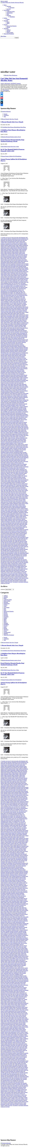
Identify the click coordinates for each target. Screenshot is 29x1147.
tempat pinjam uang (10, 533)
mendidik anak (6, 411)
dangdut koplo (18, 305)
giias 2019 (5, 325)
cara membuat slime (8, 286)
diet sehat (16, 312)
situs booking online (22, 511)
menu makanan (19, 418)
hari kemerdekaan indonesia (14, 329)
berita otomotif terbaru (6, 269)
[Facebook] (14, 93)
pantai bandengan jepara (11, 444)
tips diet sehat (4, 542)
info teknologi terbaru (10, 342)
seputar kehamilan (12, 510)
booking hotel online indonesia (17, 278)
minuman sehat (9, 428)
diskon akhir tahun (8, 313)
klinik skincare (23, 375)
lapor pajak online (5, 388)
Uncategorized (7, 632)
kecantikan (3, 369)
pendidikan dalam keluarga (7, 452)
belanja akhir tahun (18, 261)
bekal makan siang (19, 259)
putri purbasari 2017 (11, 485)
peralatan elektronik (18, 455)
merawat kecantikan (14, 420)
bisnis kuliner (14, 275)
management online (20, 398)
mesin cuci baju (12, 424)
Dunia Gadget (10, 32)
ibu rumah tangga (11, 334)
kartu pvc (25, 367)
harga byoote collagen (12, 326)
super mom (15, 520)
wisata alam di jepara (9, 576)
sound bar (16, 515)
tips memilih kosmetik (22, 549)
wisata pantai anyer (18, 579)
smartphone (15, 512)
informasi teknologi (5, 351)
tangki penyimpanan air (11, 525)
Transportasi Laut (21, 565)
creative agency (9, 304)
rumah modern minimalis (12, 503)
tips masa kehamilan (9, 548)
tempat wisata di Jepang (6, 534)
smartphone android (23, 512)
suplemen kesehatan (5, 521)
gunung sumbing (19, 325)
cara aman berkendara (13, 282)
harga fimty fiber (22, 326)
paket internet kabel (18, 440)
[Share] (14, 105)
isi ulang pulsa (10, 359)
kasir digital (3, 368)
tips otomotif (24, 555)
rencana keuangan (21, 487)
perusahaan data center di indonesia (16, 468)
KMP (2, 376)
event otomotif (18, 318)
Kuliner (5, 18)
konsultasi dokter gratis (6, 377)
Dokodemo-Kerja (5, 314)
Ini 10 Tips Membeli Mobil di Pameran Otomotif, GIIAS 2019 (12, 150)
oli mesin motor (14, 439)
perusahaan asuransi (18, 466)
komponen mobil (23, 376)
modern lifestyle (9, 432)
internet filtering (15, 354)
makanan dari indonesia (12, 397)
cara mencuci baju (14, 287)
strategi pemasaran (16, 519)
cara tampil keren (16, 297)
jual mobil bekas (16, 363)
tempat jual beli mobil (6, 530)
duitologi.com (22, 314)
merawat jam (7, 420)
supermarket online (22, 520)
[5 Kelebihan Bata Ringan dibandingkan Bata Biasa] (13, 127)
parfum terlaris (19, 447)
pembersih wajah (18, 449)
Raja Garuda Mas (7, 486)
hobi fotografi (23, 330)
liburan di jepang (20, 390)
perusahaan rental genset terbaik (8, 469)
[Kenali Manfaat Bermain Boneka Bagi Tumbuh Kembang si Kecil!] (11, 136)
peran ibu (19, 456)
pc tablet (3, 448)
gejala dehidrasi (17, 324)
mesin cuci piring (20, 424)
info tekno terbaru (21, 341)
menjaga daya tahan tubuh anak (8, 415)
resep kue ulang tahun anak (20, 494)
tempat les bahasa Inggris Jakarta (18, 530)
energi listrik (21, 317)
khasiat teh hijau (9, 375)
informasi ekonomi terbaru (11, 346)
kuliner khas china (23, 385)
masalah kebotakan (10, 405)
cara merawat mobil (8, 296)
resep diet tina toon (10, 491)
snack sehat (3, 515)
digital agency (22, 312)
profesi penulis (10, 478)
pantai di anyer (21, 444)
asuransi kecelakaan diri (11, 256)
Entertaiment (9, 12)
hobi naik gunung (10, 331)
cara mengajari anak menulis (9, 288)
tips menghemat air (16, 554)
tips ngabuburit (16, 555)
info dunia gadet (9, 335)
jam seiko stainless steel (19, 359)
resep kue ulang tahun (9, 494)
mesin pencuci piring (9, 426)
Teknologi (6, 28)
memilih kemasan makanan (16, 409)
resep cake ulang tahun (6, 490)
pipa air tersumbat (20, 470)
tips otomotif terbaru (5, 557)
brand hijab (20, 279)
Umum (5, 631)
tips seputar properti (5, 561)
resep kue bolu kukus (6, 493)
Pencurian (12, 451)
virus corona (7, 572)
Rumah (8, 27)
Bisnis (5, 5)
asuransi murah (15, 257)
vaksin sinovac (17, 571)
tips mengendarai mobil (22, 553)
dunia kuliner (22, 316)
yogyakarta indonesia (23, 582)
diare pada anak (10, 312)
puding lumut (24, 483)
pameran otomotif (5, 443)
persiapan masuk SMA (20, 465)
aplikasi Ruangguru (5, 248)
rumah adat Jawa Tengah (6, 502)
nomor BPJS (12, 435)
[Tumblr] (14, 102)
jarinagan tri (21, 360)
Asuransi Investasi (19, 254)
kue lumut (19, 383)
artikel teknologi (8, 253)
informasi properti (23, 350)
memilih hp (6, 409)
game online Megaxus (16, 322)
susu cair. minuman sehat (8, 523)
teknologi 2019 (4, 529)
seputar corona (4, 510)
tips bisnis (10, 540)
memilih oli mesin (12, 410)
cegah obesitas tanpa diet (20, 300)
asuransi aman (11, 254)
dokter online (15, 314)
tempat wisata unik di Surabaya (18, 536)
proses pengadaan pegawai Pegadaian (12, 482)
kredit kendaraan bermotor (13, 381)
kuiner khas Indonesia (21, 384)
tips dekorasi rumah (22, 541)
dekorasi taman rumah (11, 308)
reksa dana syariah (23, 486)
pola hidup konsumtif (18, 473)
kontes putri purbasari (16, 380)
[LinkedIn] (14, 100)
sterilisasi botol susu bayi (21, 517)
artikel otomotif (7, 252)
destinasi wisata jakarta (17, 311)
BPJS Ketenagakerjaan (12, 279)
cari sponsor (21, 299)
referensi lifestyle (15, 486)
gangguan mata (24, 322)
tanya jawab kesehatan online (18, 527)
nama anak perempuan (17, 434)
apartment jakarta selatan (13, 242)
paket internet (10, 440)
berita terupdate (14, 270)
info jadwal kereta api (13, 337)
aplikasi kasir (4, 246)
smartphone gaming (5, 513)
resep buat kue (23, 489)
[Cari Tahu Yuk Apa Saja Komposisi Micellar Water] (10, 75)
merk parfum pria (19, 423)
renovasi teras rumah (5, 489)
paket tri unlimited (21, 441)
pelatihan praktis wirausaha (11, 448)
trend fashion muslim (19, 566)
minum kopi (14, 427)
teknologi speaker (12, 529)
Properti (5, 24)
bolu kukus (23, 276)
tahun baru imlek (18, 524)
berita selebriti (25, 269)
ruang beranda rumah (21, 500)
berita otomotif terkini (16, 269)
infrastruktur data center (6, 352)
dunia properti (15, 317)
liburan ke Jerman (16, 393)
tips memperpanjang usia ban (16, 550)
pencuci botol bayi (5, 451)
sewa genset (19, 510)
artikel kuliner (15, 250)
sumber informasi (8, 520)
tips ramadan (24, 559)
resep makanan (17, 495)
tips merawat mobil (8, 555)
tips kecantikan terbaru (6, 545)
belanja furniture (17, 262)
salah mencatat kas (7, 507)
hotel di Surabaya (24, 331)
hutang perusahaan (20, 333)
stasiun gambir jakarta (21, 516)
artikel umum (22, 253)
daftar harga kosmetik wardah (7, 305)
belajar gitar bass (10, 261)
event (13, 318)
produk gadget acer (8, 477)
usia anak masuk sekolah (17, 570)
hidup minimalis (10, 330)
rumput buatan (21, 504)
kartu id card (20, 367)
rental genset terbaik (15, 489)
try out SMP (17, 567)
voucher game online (13, 574)
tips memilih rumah (5, 550)
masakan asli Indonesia (6, 403)
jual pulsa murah (7, 364)
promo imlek (7, 481)
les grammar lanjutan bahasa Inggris (13, 390)
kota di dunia (4, 381)
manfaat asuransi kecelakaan (15, 400)
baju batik (12, 258)
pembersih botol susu (8, 449)
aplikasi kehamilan (11, 246)
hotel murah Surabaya (6, 333)
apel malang (20, 244)
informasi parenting (14, 350)
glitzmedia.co (11, 325)
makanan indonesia (23, 397)
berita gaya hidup (17, 267)
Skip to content (4, 1)
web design (20, 574)
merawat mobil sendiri (13, 422)
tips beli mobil (20, 538)
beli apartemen (12, 263)
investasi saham (4, 358)
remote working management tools (9, 487)
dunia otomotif (8, 317)
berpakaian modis (5, 271)
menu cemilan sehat (10, 418)
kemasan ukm (13, 371)
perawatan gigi (14, 457)
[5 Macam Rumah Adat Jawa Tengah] (9, 119)
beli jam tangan (24, 263)
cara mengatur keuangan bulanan (14, 290)
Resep (8, 19)
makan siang (20, 396)
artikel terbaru (15, 253)
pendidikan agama (18, 451)
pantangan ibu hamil (20, 445)
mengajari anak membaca (16, 411)
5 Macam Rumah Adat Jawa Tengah (12, 122)
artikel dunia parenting (6, 249)
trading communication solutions (15, 563)
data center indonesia (17, 307)
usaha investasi (23, 568)
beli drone (18, 263)
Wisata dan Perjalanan (9, 33)
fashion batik (4, 320)
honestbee (17, 331)
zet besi (8, 583)
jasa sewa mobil (17, 362)
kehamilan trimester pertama (12, 369)
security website (20, 508)
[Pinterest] (14, 98)
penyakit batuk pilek (18, 453)
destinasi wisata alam (22, 309)
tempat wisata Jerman (6, 536)
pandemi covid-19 (13, 443)
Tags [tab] (5, 116)
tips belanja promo (12, 538)
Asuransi (6, 597)
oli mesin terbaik (22, 439)
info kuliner (8, 338)
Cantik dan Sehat (11, 11)
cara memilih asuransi (18, 286)
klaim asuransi (16, 375)
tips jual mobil (17, 544)
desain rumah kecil (12, 309)
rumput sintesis (15, 506)
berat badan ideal (14, 266)
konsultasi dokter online (17, 377)
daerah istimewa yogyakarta (20, 304)
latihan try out (10, 389)
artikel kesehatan (23, 249)
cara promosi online (17, 296)
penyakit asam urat (8, 453)
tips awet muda (4, 538)
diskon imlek (16, 313)
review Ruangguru (11, 498)
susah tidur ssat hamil (15, 521)
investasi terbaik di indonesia (15, 358)
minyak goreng (16, 428)
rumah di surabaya (17, 502)
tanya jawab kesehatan (6, 527)
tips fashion (19, 542)
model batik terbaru (12, 431)
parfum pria (12, 447)
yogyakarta (15, 582)
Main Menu (3, 36)
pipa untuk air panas (10, 472)
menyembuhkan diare (15, 419)
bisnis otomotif (21, 275)
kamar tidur (17, 365)
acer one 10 (8, 237)
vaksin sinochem (10, 571)
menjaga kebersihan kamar (22, 415)
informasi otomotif (5, 350)
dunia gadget (16, 316)
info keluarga (22, 337)
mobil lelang (6, 430)
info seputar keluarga (12, 341)
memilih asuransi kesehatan (12, 407)
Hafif (14, 83)
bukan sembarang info (14, 280)
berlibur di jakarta (23, 270)
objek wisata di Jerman (10, 438)
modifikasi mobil (17, 432)
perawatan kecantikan (9, 458)
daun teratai (25, 307)
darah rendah (9, 307)
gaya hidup (10, 324)
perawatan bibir (7, 457)
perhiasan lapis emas (19, 462)
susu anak (23, 521)
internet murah (11, 355)
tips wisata (7, 562)
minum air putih (7, 427)
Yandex (2, 582)
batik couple (7, 259)
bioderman (12, 273)
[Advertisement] (14, 53)
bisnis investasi (7, 275)
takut (23, 524)
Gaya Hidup (6, 10)
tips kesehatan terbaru (6, 546)
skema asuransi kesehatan (7, 512)
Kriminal (22, 381)
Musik (5, 621)
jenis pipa (9, 363)
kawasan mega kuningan (21, 368)
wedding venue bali (15, 575)
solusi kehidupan (10, 515)
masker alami (19, 405)
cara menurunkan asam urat (9, 295)
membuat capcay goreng (17, 406)
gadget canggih (13, 321)
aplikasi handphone (23, 245)
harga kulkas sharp (5, 328)
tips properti (8, 559)
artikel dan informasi (22, 248)
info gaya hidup (4, 337)
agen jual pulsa (15, 237)
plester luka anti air (19, 472)
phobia (17, 469)
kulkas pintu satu (17, 386)
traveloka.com (4, 566)
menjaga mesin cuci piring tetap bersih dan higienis (12, 417)
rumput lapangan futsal (6, 506)
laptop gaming (12, 388)
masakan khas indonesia (17, 403)
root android (8, 499)
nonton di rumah (19, 435)
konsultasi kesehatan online (16, 379)
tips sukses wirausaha (15, 561)
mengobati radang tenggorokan (8, 414)
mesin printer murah (19, 426)
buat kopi (7, 280)
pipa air (14, 470)
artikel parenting (15, 252)
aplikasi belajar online (13, 245)
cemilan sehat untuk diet (14, 301)
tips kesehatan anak (22, 545)
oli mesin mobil (6, 439)
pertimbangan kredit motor (7, 466)
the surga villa (11, 537)
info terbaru (18, 342)
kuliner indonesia (14, 385)
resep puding (19, 496)
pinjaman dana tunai (5, 470)
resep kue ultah (4, 495)
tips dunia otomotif (11, 542)
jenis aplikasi (24, 362)
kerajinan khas (13, 372)
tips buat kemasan (8, 541)
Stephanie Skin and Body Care (8, 517)
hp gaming (13, 333)
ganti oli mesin (4, 324)
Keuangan (12, 7)
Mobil (8, 22)
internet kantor (4, 355)
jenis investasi (4, 363)
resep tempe (25, 496)
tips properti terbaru (15, 559)
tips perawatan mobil (11, 558)
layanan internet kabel (19, 389)
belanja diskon (10, 262)
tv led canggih (7, 568)
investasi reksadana (20, 356)
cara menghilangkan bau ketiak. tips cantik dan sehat (13, 292)
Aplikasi (8, 29)
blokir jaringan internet (15, 276)
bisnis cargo (10, 274)
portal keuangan (18, 474)
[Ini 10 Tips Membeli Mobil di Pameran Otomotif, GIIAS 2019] (10, 146)
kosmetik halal (24, 380)
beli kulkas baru (4, 265)
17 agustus (3, 237)
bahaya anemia (23, 257)
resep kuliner (11, 495)
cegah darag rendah (9, 300)
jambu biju (15, 360)
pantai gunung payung (10, 445)
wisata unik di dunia (14, 580)
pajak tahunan (4, 440)
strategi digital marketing (6, 519)
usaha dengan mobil (15, 568)
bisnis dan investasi (17, 274)
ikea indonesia (19, 334)
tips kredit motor (15, 546)
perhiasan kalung (10, 462)
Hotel (5, 610)
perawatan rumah (8, 461)
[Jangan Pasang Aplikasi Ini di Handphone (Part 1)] (11, 156)
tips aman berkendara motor (21, 537)
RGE (17, 498)
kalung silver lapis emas (9, 365)
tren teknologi (11, 566)
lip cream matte (24, 393)
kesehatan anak (14, 373)
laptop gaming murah (21, 388)
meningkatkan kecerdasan (21, 414)
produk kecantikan (17, 477)
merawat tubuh (6, 423)
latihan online (4, 389)
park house (25, 447)
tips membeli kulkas (18, 548)
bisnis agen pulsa (20, 273)
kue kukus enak (13, 383)
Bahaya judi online (5, 258)
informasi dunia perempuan (13, 345)
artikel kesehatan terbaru (6, 250)
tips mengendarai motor (6, 554)
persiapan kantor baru (10, 465)
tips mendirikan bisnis (12, 551)
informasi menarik (23, 348)
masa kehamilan (20, 402)
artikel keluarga (15, 249)
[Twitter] (14, 95)
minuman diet (20, 427)
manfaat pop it (7, 401)
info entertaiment (17, 335)
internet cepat (8, 354)
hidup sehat (17, 330)
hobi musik (3, 331)
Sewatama (8, 511)
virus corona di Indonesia (16, 572)
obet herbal (12, 436)
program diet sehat (18, 478)
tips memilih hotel (13, 549)
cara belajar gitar (22, 282)
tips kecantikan (24, 544)
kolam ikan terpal (14, 376)
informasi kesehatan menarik (12, 348)
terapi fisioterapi (4, 537)
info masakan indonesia (16, 338)
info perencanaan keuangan (19, 339)
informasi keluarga (18, 347)
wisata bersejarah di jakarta (20, 576)
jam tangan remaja (8, 360)
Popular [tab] (5, 114)
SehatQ (26, 508)
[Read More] (6, 90)
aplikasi (25, 244)
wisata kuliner (10, 579)
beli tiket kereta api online (22, 265)
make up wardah (11, 398)
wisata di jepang (4, 578)
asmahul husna (4, 254)
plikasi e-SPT (10, 473)
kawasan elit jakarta (11, 368)
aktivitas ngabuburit (12, 238)
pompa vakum (7, 474)
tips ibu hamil (10, 544)
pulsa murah (3, 485)
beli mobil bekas (12, 265)
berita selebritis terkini (6, 270)
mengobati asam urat (21, 413)
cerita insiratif (24, 301)
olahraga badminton (20, 438)
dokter (10, 314)
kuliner (2, 385)
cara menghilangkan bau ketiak (15, 291)
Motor (8, 23)
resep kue (24, 491)
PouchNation (14, 475)
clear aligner (19, 303)
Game (5, 606)
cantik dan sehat (23, 280)
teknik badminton (20, 528)
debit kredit (3, 308)
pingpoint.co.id (22, 469)
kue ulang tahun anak (11, 384)
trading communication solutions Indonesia (13, 564)
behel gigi (12, 259)
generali (23, 324)
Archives (3, 589)
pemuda (24, 449)
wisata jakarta (21, 578)
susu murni (17, 523)
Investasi (9, 9)
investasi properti (11, 356)
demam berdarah (21, 308)
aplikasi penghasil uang (21, 246)
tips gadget (24, 542)
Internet (8, 31)
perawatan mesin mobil (20, 458)
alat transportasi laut (12, 241)
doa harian (22, 313)
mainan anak (4, 396)
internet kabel (22, 354)
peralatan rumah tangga (11, 456)
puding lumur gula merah (15, 483)
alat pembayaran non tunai (18, 240)
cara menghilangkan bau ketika (13, 293)
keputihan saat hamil (5, 372)
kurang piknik (24, 386)
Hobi (8, 14)
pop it (12, 474)
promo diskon (10, 479)
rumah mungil (21, 503)
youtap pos (3, 583)
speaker (21, 515)
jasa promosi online (8, 362)
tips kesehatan (14, 545)
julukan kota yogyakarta (16, 364)
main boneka (24, 394)
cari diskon (15, 299)
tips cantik (15, 541)
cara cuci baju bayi (15, 283)
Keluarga (9, 15)
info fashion (24, 335)
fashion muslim (10, 320)
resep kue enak (14, 493)
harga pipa (22, 328)
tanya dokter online (21, 525)
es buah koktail (7, 318)
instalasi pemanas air (17, 352)
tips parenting (13, 557)
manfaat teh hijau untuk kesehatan (9, 402)
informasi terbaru (14, 351)
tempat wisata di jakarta (21, 533)
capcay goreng (4, 282)
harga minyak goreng (15, 328)
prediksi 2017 (20, 475)
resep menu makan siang (9, 496)
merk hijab (12, 423)
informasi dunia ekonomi (9, 343)
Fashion (5, 604)
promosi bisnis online (15, 481)
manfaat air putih (4, 400)
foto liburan (6, 321)
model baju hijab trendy (15, 430)
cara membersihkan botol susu (11, 284)
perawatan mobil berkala (14, 460)
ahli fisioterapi (22, 237)
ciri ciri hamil (13, 303)
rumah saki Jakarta (13, 504)
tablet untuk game (9, 524)
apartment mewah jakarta (11, 244)
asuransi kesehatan (7, 257)
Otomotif (6, 20)
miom (22, 428)
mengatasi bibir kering (10, 413)
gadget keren (20, 321)
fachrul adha (24, 318)
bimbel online (7, 273)
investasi (24, 355)
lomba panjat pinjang (5, 394)
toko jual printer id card (15, 562)
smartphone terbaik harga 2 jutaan (18, 513)
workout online (22, 580)
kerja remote (8, 373)
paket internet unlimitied (11, 441)
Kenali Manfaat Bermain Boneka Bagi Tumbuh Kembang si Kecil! (12, 140)
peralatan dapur (10, 455)
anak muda (19, 241)
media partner (8, 406)
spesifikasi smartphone (10, 516)
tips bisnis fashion (17, 540)
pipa (11, 470)
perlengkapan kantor (5, 464)
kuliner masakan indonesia (7, 386)
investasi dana (4, 356)
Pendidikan (12, 16)
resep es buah (18, 491)
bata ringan (17, 258)
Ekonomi (9, 6)
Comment (18, 83)
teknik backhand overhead (9, 528)
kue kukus (6, 383)
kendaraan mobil (20, 371)
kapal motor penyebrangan (10, 367)
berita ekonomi (8, 267)
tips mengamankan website (11, 553)
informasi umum (22, 351)
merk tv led (5, 424)
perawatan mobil (4, 460)
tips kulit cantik (22, 546)
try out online (11, 567)
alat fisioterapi (9, 240)
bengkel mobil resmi (5, 266)
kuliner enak (7, 385)
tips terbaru (23, 561)
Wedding (6, 633)
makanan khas (4, 398)
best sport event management (16, 271)
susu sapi (22, 523)
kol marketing (6, 376)
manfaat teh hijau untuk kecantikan (19, 401)
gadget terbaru (7, 322)
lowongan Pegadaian (16, 394)
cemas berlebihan (5, 301)
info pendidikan (9, 339)
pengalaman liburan (18, 452)
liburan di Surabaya (14, 392)
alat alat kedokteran (21, 238)
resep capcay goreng (16, 490)
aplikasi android (4, 245)
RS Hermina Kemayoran (9, 500)
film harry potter (18, 320)
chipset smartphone (5, 303)
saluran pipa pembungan (10, 508)
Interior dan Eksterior (12, 26)
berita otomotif (24, 267)
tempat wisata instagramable (18, 534)
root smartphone (15, 499)
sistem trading (14, 511)
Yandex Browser (8, 582)
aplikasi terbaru (13, 248)
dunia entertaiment (8, 316)
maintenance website (12, 396)
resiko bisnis (3, 498)
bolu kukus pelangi (5, 278)
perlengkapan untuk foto (16, 464)
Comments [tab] (6, 115)
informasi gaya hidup (9, 347)
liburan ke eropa (8, 393)
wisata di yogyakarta (13, 578)
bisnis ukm (7, 276)
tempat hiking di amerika (22, 529)
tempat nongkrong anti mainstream (9, 532)
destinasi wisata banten (6, 311)
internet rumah (18, 355)
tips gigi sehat (4, 544)
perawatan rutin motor (17, 461)
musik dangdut (8, 434)
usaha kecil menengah (6, 570)
